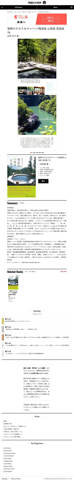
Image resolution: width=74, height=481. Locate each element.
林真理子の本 (8, 423)
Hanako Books (8, 461)
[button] (31, 153)
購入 (43, 181)
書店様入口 (50, 17)
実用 (47, 175)
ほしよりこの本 (15, 426)
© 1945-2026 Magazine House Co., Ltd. (58, 479)
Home (15, 11)
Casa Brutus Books (10, 453)
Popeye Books (8, 466)
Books (19, 11)
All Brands (18, 7)
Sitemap (4, 479)
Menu (55, 7)
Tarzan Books (8, 471)
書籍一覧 (25, 11)
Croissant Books (9, 456)
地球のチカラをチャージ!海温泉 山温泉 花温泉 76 (39, 11)
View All (63, 271)
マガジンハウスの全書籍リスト (13, 434)
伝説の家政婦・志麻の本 (11, 429)
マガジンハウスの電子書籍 (12, 436)
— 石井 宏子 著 (43, 164)
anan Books (7, 448)
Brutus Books (8, 450)
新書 (5, 421)
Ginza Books (8, 458)
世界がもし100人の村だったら (13, 431)
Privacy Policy (15, 479)
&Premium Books (9, 469)
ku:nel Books (8, 463)
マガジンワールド (37, 2)
